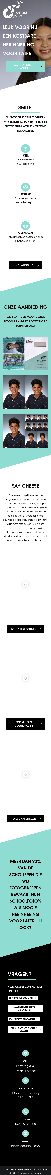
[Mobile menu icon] (46, 9)
